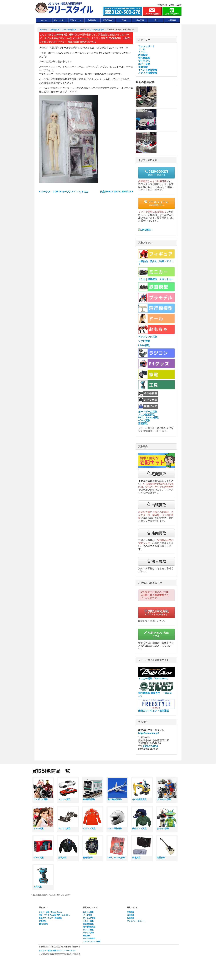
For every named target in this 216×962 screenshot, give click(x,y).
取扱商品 (92, 20)
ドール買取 (87, 915)
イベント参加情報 (147, 70)
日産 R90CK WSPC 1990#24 (116, 191)
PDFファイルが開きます (157, 612)
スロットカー (166, 279)
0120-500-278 (113, 38)
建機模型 (152, 279)
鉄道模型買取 (88, 924)
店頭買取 (130, 918)
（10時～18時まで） (157, 172)
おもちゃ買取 (88, 912)
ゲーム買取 (144, 420)
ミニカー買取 (88, 921)
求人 (156, 20)
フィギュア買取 (89, 918)
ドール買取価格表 (69, 30)
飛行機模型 (144, 58)
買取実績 (143, 67)
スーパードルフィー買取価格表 (91, 30)
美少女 (153, 261)
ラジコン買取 (88, 930)
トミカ (141, 279)
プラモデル (144, 61)
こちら (92, 42)
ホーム (44, 20)
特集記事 (140, 20)
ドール (141, 49)
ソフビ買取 (144, 341)
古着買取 (42, 921)
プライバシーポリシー (136, 921)
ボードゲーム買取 (147, 411)
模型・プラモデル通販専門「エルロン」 (55, 915)
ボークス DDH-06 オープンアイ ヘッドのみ (64, 191)
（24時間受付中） (158, 203)
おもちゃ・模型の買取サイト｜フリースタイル (57, 951)
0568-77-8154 (150, 746)
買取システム (76, 20)
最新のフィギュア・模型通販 (50, 918)
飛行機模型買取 (89, 927)
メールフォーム (80, 38)
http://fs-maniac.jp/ (148, 733)
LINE (126, 38)
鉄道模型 (143, 55)
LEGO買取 (144, 345)
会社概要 (172, 20)
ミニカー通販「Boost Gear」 (51, 912)
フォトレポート (146, 46)
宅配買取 (130, 912)
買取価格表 (108, 20)
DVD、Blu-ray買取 (148, 417)
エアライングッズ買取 (92, 941)
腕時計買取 (43, 924)
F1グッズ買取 (88, 933)
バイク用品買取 (89, 938)
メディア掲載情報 (147, 72)
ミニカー (143, 52)
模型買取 (86, 936)
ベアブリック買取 (147, 336)
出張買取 (130, 915)
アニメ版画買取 (146, 414)
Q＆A (124, 20)
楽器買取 (143, 423)
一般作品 (143, 261)
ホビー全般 (144, 64)
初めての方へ (60, 20)
